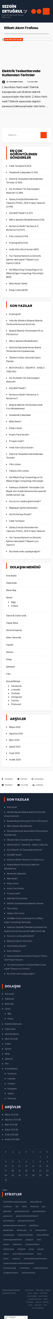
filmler (24, 1207)
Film (8, 674)
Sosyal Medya (13, 681)
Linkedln (15, 689)
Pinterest (16, 704)
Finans (14, 606)
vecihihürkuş (24, 1268)
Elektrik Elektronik (13, 39)
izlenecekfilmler (43, 1235)
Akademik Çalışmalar (20, 172)
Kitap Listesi (15, 290)
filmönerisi (35, 1207)
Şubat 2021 (15, 746)
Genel (9, 597)
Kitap (9, 659)
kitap (39, 1240)
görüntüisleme (9, 1221)
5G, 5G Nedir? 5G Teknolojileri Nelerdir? (24, 850)
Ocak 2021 (14, 753)
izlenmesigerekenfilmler (12, 1240)
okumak (41, 1249)
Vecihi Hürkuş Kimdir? (20, 514)
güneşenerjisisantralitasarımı (14, 1225)
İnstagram (16, 697)
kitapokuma (17, 1244)
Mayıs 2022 (15, 727)
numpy (31, 1249)
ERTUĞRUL (12, 1293)
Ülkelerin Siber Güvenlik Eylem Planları (24, 840)
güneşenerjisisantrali (26, 1221)
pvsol (39, 1254)
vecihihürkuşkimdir (40, 1268)
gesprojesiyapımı (39, 1211)
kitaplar (6, 1244)
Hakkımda (11, 583)
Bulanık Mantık (36, 1202)
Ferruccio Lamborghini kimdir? (25, 501)
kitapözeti (21, 1249)
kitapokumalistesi (32, 1244)
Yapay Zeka (12, 623)
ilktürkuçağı (21, 1230)
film (16, 1207)
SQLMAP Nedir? (17, 213)
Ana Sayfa (11, 575)
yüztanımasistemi (28, 1273)
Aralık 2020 (15, 759)
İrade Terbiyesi (16, 166)
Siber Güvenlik (13, 637)
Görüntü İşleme (14, 630)
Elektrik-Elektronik (16, 615)
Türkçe (12, 1317)
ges (43, 1207)
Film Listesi (15, 236)
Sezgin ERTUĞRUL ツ (14, 9)
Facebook (16, 686)
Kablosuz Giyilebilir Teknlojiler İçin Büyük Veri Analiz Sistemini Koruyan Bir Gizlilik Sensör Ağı (26, 491)
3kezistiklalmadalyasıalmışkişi (15, 1202)
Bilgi (13, 602)
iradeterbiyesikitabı (25, 1235)
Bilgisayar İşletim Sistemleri (23, 508)
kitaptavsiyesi (8, 1249)
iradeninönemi (40, 1230)
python (6, 1259)
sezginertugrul (16, 82)
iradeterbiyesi (8, 1235)
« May (4, 1190)
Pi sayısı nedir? (16, 441)
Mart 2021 (14, 740)
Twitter (15, 700)
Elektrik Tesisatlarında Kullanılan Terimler (21, 72)
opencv (6, 1254)
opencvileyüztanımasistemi (23, 1254)
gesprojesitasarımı (22, 1211)
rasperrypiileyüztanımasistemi (35, 1259)
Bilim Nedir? (15, 283)
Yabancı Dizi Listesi (19, 471)
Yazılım (9, 645)
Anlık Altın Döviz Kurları (21, 249)
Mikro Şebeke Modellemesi (23, 219)
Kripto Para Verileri (19, 434)
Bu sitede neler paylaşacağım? (24, 551)
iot (31, 1230)
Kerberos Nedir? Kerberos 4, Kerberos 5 (25, 859)
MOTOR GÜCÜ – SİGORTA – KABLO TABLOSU (27, 845)
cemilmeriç (7, 1207)
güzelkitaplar (8, 1230)
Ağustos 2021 (16, 733)
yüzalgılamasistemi (10, 1273)
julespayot (29, 1240)
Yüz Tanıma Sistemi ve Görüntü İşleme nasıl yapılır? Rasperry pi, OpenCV (23, 260)
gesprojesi (7, 1211)
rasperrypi (16, 1259)
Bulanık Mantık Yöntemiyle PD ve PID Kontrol (27, 821)
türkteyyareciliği (9, 1268)
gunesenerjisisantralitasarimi (27, 1216)
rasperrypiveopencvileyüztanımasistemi (18, 1263)
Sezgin (5, 1293)
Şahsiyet (10, 666)
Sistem (9, 652)
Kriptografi (15, 243)
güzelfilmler (34, 1225)
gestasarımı (8, 1216)
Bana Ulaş (11, 590)
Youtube (15, 693)
